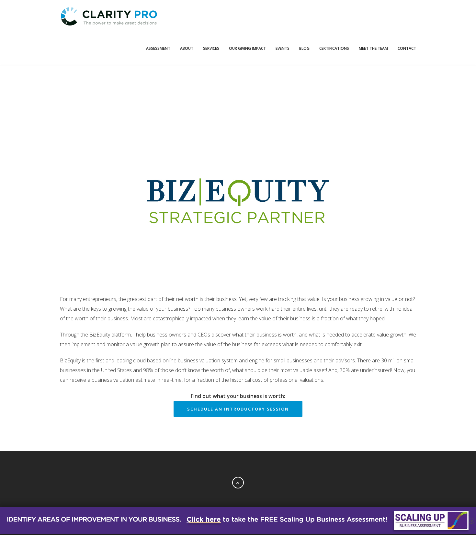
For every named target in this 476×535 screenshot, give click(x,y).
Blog (304, 48)
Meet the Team (373, 48)
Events (282, 48)
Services (211, 48)
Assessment (158, 48)
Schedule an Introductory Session (238, 409)
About (186, 48)
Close (238, 439)
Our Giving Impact (247, 48)
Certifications (334, 48)
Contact (407, 48)
